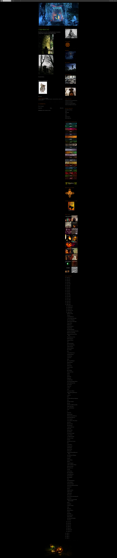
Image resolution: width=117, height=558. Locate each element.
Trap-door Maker (70, 367)
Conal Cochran (69, 471)
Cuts (66, 115)
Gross (68, 389)
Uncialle (68, 469)
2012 (67, 298)
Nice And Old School (70, 407)
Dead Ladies (69, 428)
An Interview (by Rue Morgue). (70, 103)
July (68, 521)
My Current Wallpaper (71, 319)
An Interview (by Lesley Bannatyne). (71, 100)
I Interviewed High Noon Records (70, 104)
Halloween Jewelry (70, 466)
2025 (67, 279)
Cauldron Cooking (70, 505)
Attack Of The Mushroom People (72, 485)
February (69, 529)
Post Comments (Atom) (47, 110)
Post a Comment (41, 106)
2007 (67, 533)
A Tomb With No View (43, 29)
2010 (67, 301)
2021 (67, 285)
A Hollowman (69, 493)
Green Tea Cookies (70, 438)
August (68, 312)
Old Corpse (69, 508)
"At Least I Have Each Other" (72, 318)
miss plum (60, 99)
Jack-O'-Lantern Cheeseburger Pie (72, 496)
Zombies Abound (70, 346)
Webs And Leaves (70, 467)
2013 (67, 296)
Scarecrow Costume (70, 483)
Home (51, 108)
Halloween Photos (70, 510)
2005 (67, 536)
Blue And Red (69, 370)
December (69, 305)
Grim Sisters (69, 519)
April (68, 526)
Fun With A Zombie (70, 401)
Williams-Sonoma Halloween (72, 415)
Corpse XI (68, 395)
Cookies (68, 511)
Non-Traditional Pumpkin (71, 518)
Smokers (68, 461)
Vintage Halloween (70, 474)
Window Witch (69, 516)
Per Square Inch (69, 446)
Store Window (69, 431)
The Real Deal (69, 447)
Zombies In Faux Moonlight (71, 321)
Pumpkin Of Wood (70, 340)
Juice (68, 341)
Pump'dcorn (69, 378)
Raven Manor (69, 349)
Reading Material (70, 515)
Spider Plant (69, 376)
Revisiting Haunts (70, 472)
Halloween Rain (69, 414)
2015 (67, 293)
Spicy (68, 400)
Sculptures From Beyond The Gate (72, 331)
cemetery (43, 99)
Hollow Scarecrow (70, 338)
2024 (67, 280)
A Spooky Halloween (70, 426)
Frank (68, 507)
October (68, 309)
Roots (68, 396)
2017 (67, 290)
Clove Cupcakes (70, 419)
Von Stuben (69, 456)
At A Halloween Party (70, 436)
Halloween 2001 (70, 430)
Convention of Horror (70, 390)
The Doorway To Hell (70, 433)
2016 (67, 291)
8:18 (66, 114)
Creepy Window (70, 434)
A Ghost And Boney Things (71, 464)
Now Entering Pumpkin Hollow (72, 381)
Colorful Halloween (70, 316)
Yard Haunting (69, 356)
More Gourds (69, 494)
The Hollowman (69, 379)
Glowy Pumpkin (70, 475)
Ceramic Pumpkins (70, 463)
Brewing (68, 403)
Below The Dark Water (71, 344)
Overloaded (69, 412)
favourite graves (49, 99)
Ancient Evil (69, 486)
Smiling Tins (69, 450)
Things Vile (69, 386)
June (68, 523)
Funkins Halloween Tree (71, 383)
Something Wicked (70, 354)
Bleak (68, 359)
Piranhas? (68, 315)
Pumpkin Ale (69, 324)
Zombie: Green (69, 491)
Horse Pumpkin (69, 477)
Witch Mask (69, 513)
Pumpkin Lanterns (70, 490)
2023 (67, 282)
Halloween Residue (70, 343)
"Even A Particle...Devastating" (72, 420)
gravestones (55, 99)
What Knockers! (69, 425)
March (68, 528)
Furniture (68, 439)
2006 (67, 534)
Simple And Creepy (70, 406)
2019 (67, 287)
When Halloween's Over (71, 337)
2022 (67, 283)
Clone (68, 409)
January (68, 531)
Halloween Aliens (70, 313)
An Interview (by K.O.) (69, 101)
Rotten (68, 368)
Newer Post (40, 108)
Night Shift (67, 112)
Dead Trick (69, 422)
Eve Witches (69, 498)
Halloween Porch (70, 423)
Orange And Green (70, 371)
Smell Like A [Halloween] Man (72, 404)
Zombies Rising (69, 459)
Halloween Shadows (70, 348)
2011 (67, 299)
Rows (68, 351)
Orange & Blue (69, 323)
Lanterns (68, 387)
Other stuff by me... (68, 118)
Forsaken (68, 458)
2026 (67, 277)
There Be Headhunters (70, 480)
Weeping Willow (70, 362)
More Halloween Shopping (71, 455)
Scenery (68, 373)
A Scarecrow (69, 357)
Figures (68, 502)
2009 (67, 302)
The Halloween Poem (68, 109)
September (69, 310)
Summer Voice (67, 116)
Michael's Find (69, 449)
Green (68, 478)
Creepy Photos (69, 444)
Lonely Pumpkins (70, 482)
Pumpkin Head (69, 327)
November (69, 307)
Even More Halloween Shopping (72, 398)
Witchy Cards (69, 365)
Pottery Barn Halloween (71, 417)
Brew (68, 442)
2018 (67, 288)
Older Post (61, 108)
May (68, 524)
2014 (67, 294)
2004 (67, 538)
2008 (67, 304)
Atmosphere (69, 503)
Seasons (68, 488)
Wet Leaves (69, 363)
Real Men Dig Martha (70, 329)
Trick (66, 111)
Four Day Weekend (70, 326)
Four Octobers (69, 384)
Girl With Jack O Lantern (71, 441)
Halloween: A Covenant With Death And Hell (72, 500)
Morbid (68, 375)
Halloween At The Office (71, 332)
